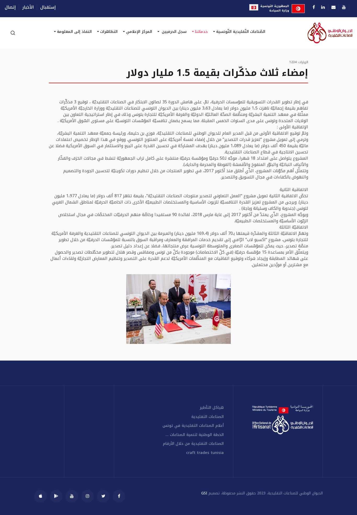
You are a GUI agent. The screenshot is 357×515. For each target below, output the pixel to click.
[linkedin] (323, 7)
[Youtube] (344, 7)
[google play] (56, 496)
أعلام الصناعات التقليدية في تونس (193, 426)
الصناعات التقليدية (207, 417)
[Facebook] (314, 7)
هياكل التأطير (212, 408)
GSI (204, 493)
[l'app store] (40, 496)
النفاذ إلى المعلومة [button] (74, 31)
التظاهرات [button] (109, 31)
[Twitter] (103, 496)
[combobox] (12, 33)
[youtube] (72, 496)
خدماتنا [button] (201, 31)
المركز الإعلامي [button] (139, 31)
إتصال (10, 7)
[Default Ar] (315, 32)
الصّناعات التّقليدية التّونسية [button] (240, 31)
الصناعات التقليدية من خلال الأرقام (193, 444)
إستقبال (48, 7)
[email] (333, 7)
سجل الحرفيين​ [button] (173, 31)
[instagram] (87, 496)
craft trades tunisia (205, 453)
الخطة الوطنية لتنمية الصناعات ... (194, 435)
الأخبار (28, 7)
